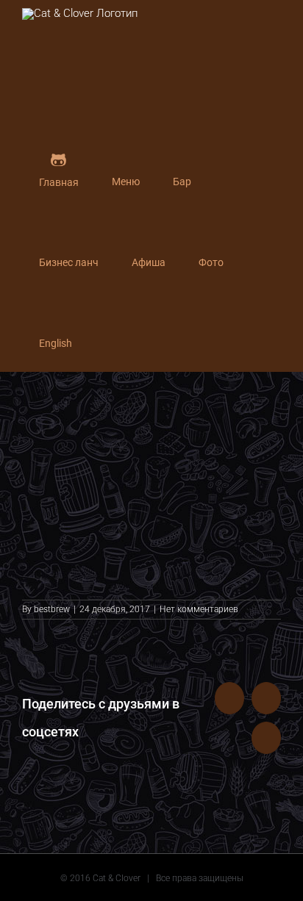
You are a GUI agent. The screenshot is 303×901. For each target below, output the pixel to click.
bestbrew (52, 609)
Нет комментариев (199, 609)
